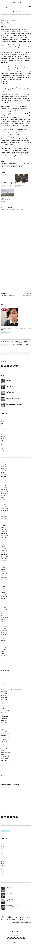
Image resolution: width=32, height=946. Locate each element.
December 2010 (4, 646)
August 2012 (3, 619)
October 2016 (4, 537)
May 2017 (3, 525)
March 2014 (3, 594)
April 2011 (3, 640)
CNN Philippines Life (5, 705)
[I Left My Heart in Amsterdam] (21, 178)
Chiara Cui (3, 701)
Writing (2, 450)
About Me (19, 2)
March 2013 (3, 607)
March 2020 (3, 483)
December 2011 (4, 630)
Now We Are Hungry (5, 748)
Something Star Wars (5, 756)
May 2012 (3, 623)
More (2, 329)
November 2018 (4, 508)
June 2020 (3, 478)
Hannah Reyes (4, 722)
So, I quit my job (9, 380)
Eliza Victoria (3, 714)
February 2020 (4, 485)
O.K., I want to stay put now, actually (14, 404)
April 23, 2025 (8, 379)
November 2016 (4, 535)
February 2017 (4, 531)
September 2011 (4, 634)
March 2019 (3, 502)
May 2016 (3, 544)
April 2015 (3, 569)
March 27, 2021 (9, 403)
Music (2, 434)
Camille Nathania (4, 699)
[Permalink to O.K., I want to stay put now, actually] (3, 405)
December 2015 (4, 554)
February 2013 (4, 609)
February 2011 (3, 644)
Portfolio (13, 2)
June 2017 (3, 523)
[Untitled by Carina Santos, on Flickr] (4, 81)
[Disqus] (16, 235)
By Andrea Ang (4, 697)
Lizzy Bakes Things (5, 737)
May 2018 (3, 514)
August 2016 (3, 539)
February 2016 (4, 550)
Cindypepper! (4, 703)
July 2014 (3, 586)
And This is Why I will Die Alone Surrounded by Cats (11, 689)
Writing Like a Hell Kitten (6, 764)
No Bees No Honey (5, 746)
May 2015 (3, 567)
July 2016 (3, 541)
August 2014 (3, 584)
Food (2, 427)
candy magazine (12, 209)
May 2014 (3, 590)
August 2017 (3, 522)
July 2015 (3, 563)
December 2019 (4, 489)
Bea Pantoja (3, 695)
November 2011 (4, 632)
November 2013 (4, 602)
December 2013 (4, 600)
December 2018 (4, 506)
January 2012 (3, 628)
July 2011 (2, 636)
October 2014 (4, 581)
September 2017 (4, 520)
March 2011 (3, 642)
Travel (2, 442)
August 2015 (3, 562)
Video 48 (3, 766)
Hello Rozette (4, 724)
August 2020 (3, 476)
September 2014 (4, 583)
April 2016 (3, 546)
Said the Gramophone (5, 752)
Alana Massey (4, 684)
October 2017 (4, 518)
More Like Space (4, 745)
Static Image (3, 760)
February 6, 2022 (9, 397)
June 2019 (3, 497)
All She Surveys (4, 687)
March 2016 (3, 548)
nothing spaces (19, 209)
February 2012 (4, 626)
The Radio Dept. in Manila (26, 294)
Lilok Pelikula (3, 735)
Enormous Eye (4, 718)
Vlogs (2, 448)
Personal (3, 16)
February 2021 (4, 472)
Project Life (3, 440)
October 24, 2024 (9, 385)
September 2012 (4, 617)
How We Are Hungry (5, 725)
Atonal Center (4, 691)
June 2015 (3, 565)
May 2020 (3, 480)
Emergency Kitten (4, 716)
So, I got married (10, 386)
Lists (2, 432)
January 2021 (3, 474)
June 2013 (3, 604)
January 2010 (3, 655)
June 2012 (3, 621)
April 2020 (3, 482)
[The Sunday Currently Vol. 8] (7, 192)
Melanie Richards (4, 741)
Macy (28, 133)
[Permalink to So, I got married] (3, 387)
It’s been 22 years (10, 392)
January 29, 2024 (9, 391)
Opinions (3, 436)
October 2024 (4, 464)
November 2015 (4, 556)
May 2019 (3, 499)
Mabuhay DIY (3, 739)
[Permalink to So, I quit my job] (3, 381)
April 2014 (3, 592)
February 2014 (4, 596)
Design (2, 423)
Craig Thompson (4, 708)
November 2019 (4, 491)
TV (1, 444)
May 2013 (3, 605)
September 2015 (4, 560)
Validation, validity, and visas (12, 398)
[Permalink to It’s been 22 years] (3, 393)
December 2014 (4, 577)
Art (1, 417)
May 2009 (3, 657)
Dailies (2, 421)
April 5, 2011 (8, 20)
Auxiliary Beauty (4, 693)
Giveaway (3, 428)
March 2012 (3, 624)
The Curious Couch (5, 710)
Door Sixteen (3, 712)
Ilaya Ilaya (3, 727)
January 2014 (3, 598)
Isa (1, 45)
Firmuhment (3, 720)
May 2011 (2, 638)
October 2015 (4, 558)
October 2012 (4, 615)
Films (2, 425)
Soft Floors (3, 754)
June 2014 (3, 588)
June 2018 (3, 512)
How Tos (2, 430)
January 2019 (3, 504)
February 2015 (4, 573)
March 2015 (3, 571)
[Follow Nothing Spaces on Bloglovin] (5, 333)
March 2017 (3, 529)
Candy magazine (17, 31)
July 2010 (3, 649)
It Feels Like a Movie (5, 733)
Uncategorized (4, 446)
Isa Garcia (3, 729)
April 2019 (3, 501)
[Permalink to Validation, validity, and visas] (3, 399)
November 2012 (4, 613)
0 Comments (14, 20)
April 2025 (3, 462)
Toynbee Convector (5, 762)
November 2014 (4, 579)
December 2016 (4, 533)
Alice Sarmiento (4, 685)
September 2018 (4, 510)
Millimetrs (3, 743)
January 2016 (3, 552)
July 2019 (3, 495)
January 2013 (3, 611)
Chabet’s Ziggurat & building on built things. (8, 295)
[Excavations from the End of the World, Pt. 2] (7, 178)
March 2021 (3, 470)
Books (2, 419)
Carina (6, 26)
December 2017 (4, 516)
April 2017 (3, 527)
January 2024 (4, 466)
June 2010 (3, 651)
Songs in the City (4, 758)
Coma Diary (3, 706)
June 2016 (3, 543)
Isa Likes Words (4, 731)
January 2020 (4, 487)
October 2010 (4, 647)
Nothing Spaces (7, 7)
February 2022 (4, 468)
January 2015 (3, 575)
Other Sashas (4, 750)
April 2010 (3, 653)
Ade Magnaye (3, 682)
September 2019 (4, 493)
